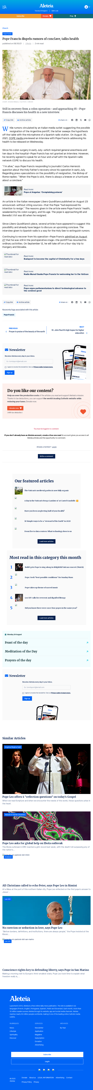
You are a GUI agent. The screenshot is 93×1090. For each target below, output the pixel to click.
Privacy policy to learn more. (43, 367)
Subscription (39, 1038)
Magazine (38, 1035)
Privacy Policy (27, 1082)
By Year (63, 1028)
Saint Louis (55, 11)
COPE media (16, 138)
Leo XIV (8, 899)
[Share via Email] (85, 120)
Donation (38, 1041)
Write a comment (46, 456)
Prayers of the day (18, 660)
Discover (13, 1038)
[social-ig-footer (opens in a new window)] (53, 1070)
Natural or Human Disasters (15, 815)
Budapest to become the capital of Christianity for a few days (54, 259)
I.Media (28, 43)
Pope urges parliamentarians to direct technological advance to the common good (55, 289)
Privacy (36, 1082)
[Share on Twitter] (81, 120)
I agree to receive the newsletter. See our (30, 367)
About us (32, 1078)
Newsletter (39, 1028)
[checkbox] (5, 367)
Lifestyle (13, 1031)
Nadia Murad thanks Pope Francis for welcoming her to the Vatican (56, 274)
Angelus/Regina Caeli (13, 747)
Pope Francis (9, 315)
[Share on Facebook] (72, 120)
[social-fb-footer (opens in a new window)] (44, 1070)
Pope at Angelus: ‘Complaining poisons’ (43, 192)
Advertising (39, 1045)
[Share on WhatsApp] (90, 120)
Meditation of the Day (21, 651)
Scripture (8, 857)
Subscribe (20, 16)
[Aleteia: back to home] (46, 5)
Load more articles (46, 541)
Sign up (9, 372)
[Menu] (17, 7)
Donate (45, 16)
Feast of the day (16, 642)
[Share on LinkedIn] (77, 120)
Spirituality (14, 1035)
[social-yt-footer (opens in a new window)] (40, 1070)
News (12, 1028)
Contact (69, 1078)
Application (39, 1031)
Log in (54, 447)
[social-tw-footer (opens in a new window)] (49, 1070)
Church (5, 28)
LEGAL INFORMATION (46, 1078)
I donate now (14, 408)
